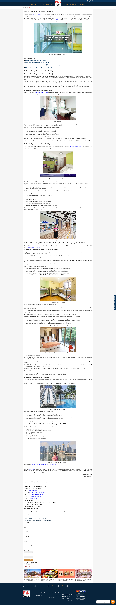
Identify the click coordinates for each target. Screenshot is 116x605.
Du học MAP (55, 19)
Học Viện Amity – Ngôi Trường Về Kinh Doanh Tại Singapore (43, 464)
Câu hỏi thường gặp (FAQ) (67, 600)
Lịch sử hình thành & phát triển (68, 594)
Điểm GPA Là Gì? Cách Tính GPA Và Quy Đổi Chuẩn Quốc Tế (65, 580)
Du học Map (28, 586)
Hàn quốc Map (39, 586)
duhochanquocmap (32, 498)
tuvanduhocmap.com (33, 490)
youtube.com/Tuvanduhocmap (36, 494)
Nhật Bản (51, 586)
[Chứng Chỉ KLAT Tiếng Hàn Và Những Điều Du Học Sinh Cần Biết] (32, 578)
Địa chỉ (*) (26, 531)
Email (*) (25, 541)
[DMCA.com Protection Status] (79, 595)
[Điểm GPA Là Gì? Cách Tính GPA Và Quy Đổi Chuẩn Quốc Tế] (66, 578)
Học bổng (66, 4)
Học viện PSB (37, 247)
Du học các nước (47, 4)
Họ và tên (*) (26, 522)
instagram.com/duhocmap (36, 496)
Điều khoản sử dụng (66, 596)
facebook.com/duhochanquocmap (37, 492)
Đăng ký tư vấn (28, 559)
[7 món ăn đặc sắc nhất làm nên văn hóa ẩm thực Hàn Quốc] (49, 578)
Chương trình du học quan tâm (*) (31, 555)
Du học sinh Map (72, 586)
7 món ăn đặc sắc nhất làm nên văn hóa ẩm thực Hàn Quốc (48, 580)
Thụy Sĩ (60, 586)
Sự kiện (72, 4)
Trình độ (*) (26, 550)
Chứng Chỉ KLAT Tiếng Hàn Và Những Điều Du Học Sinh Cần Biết (31, 580)
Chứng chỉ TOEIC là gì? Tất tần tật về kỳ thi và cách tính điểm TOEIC (83, 580)
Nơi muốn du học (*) (28, 545)
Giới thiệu (39, 4)
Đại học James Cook (30, 247)
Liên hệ (87, 4)
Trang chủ (33, 4)
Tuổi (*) (25, 527)
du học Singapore (37, 14)
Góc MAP (82, 4)
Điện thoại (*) (26, 536)
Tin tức (76, 4)
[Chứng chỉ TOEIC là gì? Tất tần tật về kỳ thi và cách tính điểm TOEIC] (83, 578)
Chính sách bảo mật (66, 598)
